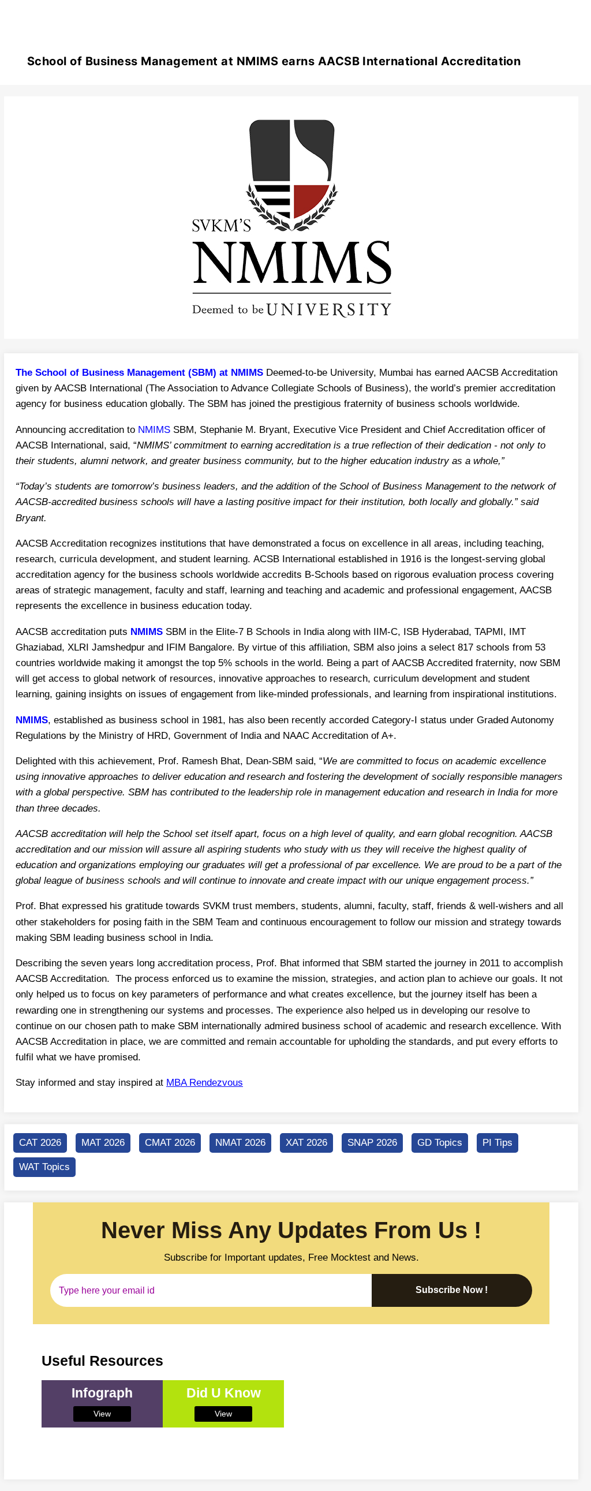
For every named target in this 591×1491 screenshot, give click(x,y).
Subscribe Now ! (452, 1290)
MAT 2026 (103, 1142)
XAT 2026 (306, 1142)
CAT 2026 (40, 1142)
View (102, 1413)
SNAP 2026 (372, 1142)
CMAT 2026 (170, 1142)
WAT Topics (44, 1166)
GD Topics (439, 1142)
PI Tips (497, 1142)
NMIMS (154, 429)
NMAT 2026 (240, 1142)
